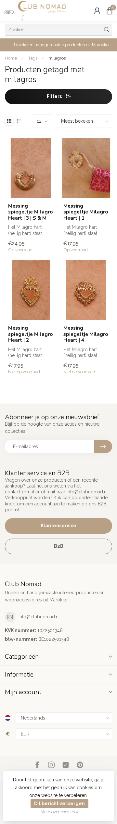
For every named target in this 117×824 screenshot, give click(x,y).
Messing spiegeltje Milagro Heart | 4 (85, 334)
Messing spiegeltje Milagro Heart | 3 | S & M (30, 212)
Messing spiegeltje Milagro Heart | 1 (85, 212)
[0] (109, 10)
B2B (58, 546)
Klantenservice (58, 525)
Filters (55, 96)
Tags (32, 58)
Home (11, 58)
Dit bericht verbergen (59, 803)
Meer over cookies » (59, 811)
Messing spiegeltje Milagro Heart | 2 (30, 334)
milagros (57, 58)
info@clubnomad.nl (39, 616)
